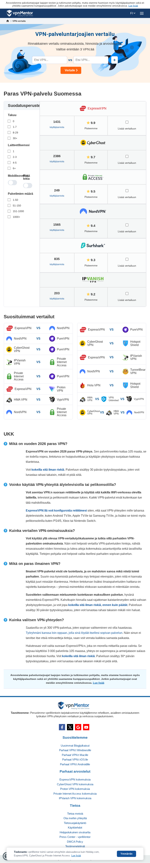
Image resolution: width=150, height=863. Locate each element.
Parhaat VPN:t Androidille (75, 764)
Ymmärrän (126, 853)
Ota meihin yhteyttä (75, 818)
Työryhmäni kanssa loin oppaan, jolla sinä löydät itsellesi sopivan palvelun (74, 632)
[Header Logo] (19, 13)
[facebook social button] (62, 727)
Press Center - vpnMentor (75, 836)
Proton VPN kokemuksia (75, 788)
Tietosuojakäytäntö (75, 822)
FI (132, 13)
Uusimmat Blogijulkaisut (75, 745)
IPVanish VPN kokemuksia (75, 798)
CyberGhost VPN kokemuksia (75, 784)
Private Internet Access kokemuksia (75, 793)
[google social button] (78, 727)
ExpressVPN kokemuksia (75, 779)
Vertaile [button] (70, 70)
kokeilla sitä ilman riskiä (47, 469)
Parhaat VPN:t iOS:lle (75, 759)
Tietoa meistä (75, 813)
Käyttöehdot (75, 827)
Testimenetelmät (75, 846)
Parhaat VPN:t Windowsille (75, 750)
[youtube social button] (86, 727)
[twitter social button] (70, 727)
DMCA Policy (75, 841)
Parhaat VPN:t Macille (75, 754)
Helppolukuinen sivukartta (75, 832)
